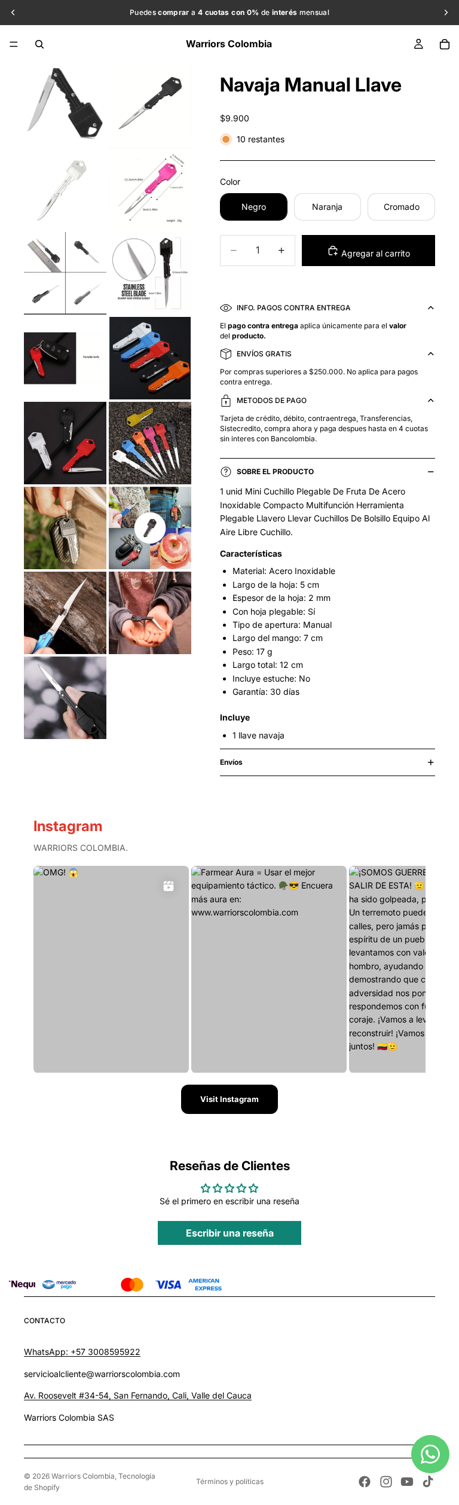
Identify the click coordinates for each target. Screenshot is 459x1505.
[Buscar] (39, 44)
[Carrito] (445, 44)
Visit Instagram (229, 1099)
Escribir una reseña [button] (230, 1233)
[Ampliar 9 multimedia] (65, 443)
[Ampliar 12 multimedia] (150, 528)
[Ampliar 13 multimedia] (65, 613)
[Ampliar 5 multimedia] (65, 273)
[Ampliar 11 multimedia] (65, 528)
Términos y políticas (230, 1481)
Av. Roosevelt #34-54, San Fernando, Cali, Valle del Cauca (138, 1395)
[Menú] (13, 44)
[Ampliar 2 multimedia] (150, 103)
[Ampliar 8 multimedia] (150, 358)
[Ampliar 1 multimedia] (65, 103)
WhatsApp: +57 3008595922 (82, 1352)
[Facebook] (364, 1482)
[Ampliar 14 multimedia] (150, 613)
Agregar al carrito (374, 253)
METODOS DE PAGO (272, 400)
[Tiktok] (428, 1482)
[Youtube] (407, 1482)
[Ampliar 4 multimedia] (150, 188)
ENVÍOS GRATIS (264, 353)
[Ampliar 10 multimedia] (150, 443)
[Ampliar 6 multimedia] (150, 273)
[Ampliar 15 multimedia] (65, 698)
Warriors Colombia (83, 1476)
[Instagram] (386, 1482)
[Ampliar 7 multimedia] (65, 358)
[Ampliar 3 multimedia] (65, 188)
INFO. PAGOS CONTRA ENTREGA (294, 307)
